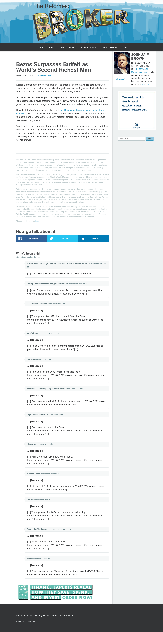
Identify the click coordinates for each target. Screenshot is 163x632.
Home (40, 47)
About (52, 47)
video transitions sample (38, 303)
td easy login (32, 444)
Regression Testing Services (39, 529)
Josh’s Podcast (68, 47)
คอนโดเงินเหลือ (33, 333)
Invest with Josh (88, 47)
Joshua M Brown (44, 75)
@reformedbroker (121, 78)
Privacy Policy (42, 615)
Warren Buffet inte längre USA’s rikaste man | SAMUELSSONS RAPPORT (59, 263)
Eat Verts (31, 359)
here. (37, 221)
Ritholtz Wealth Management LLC (139, 70)
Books (125, 47)
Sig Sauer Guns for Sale (37, 414)
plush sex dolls (33, 473)
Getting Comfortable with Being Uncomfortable (47, 283)
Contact (28, 615)
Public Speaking (109, 47)
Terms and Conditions (62, 615)
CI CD (29, 499)
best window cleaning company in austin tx (46, 388)
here (29, 558)
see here (146, 84)
